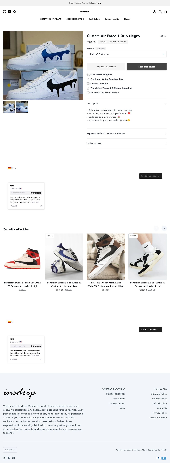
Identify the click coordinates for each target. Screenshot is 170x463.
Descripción (93, 103)
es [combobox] (12, 168)
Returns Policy (159, 398)
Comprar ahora (146, 67)
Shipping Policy (159, 394)
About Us (162, 408)
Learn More (96, 3)
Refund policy (159, 403)
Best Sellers (119, 398)
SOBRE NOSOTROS (115, 394)
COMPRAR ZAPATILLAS (113, 389)
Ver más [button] (35, 202)
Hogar (122, 408)
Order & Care (94, 143)
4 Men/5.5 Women (99, 54)
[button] (150, 175)
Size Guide (101, 48)
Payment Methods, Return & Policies (106, 133)
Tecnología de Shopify (157, 450)
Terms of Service (158, 417)
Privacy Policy (160, 412)
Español (9, 450)
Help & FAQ (161, 389)
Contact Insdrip (117, 403)
